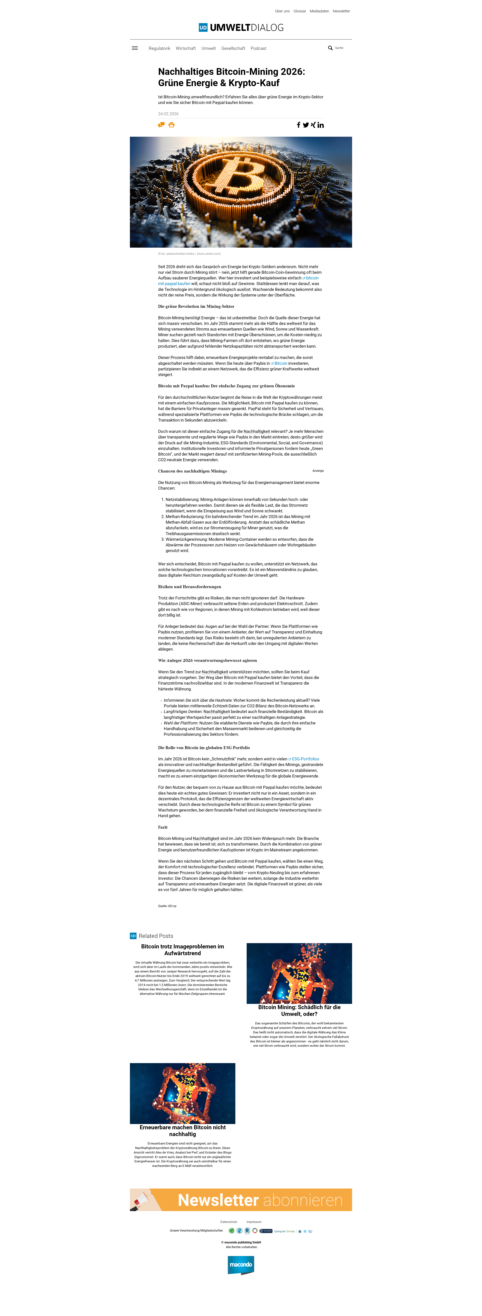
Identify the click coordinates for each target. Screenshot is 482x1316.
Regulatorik (159, 48)
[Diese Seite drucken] (171, 126)
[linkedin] (320, 126)
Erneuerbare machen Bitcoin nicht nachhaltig (183, 1130)
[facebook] (299, 126)
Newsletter (341, 11)
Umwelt (208, 48)
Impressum (254, 1222)
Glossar (300, 11)
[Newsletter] (241, 1200)
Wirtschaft (186, 48)
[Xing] (313, 126)
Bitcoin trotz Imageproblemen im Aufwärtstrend (182, 949)
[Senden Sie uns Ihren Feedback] (161, 126)
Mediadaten (319, 11)
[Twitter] (306, 126)
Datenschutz (228, 1222)
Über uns (282, 11)
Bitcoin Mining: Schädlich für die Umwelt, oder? (299, 1010)
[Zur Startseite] (241, 27)
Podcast (258, 48)
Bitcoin (281, 363)
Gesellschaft (233, 48)
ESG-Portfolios (305, 759)
